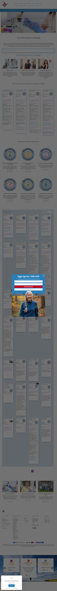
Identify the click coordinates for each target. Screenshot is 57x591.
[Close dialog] (44, 276)
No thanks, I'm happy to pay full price (28, 289)
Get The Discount (28, 287)
